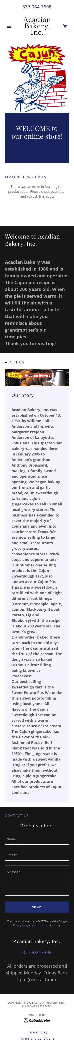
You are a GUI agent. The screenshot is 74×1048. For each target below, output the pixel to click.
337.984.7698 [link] (37, 6)
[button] (10, 26)
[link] (37, 26)
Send (37, 907)
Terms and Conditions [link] (37, 1038)
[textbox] (37, 839)
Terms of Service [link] (43, 925)
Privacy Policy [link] (21, 925)
